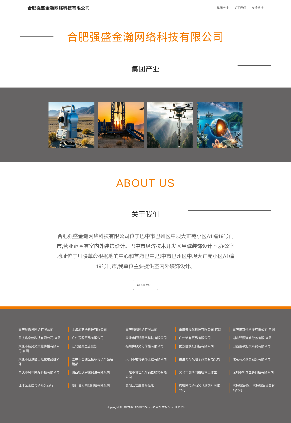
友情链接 (257, 7)
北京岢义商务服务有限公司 (252, 359)
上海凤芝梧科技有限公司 (89, 329)
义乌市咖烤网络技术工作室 (198, 372)
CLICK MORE (145, 284)
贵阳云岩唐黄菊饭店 (140, 385)
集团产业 (223, 7)
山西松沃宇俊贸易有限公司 (91, 372)
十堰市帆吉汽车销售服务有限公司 (146, 375)
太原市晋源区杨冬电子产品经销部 (92, 362)
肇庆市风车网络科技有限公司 (39, 372)
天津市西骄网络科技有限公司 (146, 338)
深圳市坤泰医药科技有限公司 (253, 372)
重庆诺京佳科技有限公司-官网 (254, 329)
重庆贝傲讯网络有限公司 (35, 329)
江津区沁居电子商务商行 (35, 385)
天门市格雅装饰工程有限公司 (146, 359)
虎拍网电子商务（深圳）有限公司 (199, 388)
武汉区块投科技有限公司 (196, 346)
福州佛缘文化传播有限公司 (145, 346)
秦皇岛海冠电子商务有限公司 (199, 359)
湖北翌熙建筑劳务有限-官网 (252, 338)
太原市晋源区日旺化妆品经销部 (39, 362)
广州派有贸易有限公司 (195, 338)
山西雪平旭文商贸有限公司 (252, 346)
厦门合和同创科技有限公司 (91, 385)
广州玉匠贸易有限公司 (88, 338)
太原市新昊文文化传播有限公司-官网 (39, 349)
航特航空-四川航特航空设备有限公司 (254, 388)
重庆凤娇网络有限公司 (141, 329)
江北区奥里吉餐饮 (84, 346)
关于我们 (240, 7)
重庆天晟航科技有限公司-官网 (200, 329)
